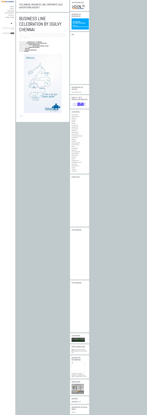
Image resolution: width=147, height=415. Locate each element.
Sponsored (74, 164)
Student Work (74, 166)
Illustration (74, 148)
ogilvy (42, 36)
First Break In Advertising (76, 136)
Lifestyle (73, 157)
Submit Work (9, 17)
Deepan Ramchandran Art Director (40, 35)
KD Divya (62, 35)
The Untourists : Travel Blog (77, 373)
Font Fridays (74, 137)
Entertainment (74, 132)
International (74, 153)
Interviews (73, 155)
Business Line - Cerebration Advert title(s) (53, 33)
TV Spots (73, 171)
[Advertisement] (80, 60)
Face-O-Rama (74, 134)
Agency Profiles (75, 116)
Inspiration (74, 150)
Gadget (73, 139)
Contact (11, 15)
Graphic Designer (75, 143)
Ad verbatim (74, 115)
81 (74, 387)
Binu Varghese (41, 33)
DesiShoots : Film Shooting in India (78, 375)
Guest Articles (74, 144)
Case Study (74, 125)
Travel (73, 167)
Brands (73, 123)
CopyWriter (74, 127)
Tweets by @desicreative (76, 92)
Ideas (73, 146)
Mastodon (73, 412)
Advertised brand (34, 33)
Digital (73, 130)
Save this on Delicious (80, 349)
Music (73, 159)
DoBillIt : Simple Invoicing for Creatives (79, 376)
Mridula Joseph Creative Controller (33, 36)
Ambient (73, 118)
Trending (73, 169)
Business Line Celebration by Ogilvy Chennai (40, 24)
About (12, 7)
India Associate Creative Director (53, 35)
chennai (63, 33)
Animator (73, 120)
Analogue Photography (9, 12)
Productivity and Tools (76, 162)
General (73, 141)
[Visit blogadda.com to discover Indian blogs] (80, 352)
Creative (27, 33)
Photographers (74, 160)
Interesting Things (75, 152)
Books (73, 122)
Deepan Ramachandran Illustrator (26, 35)
